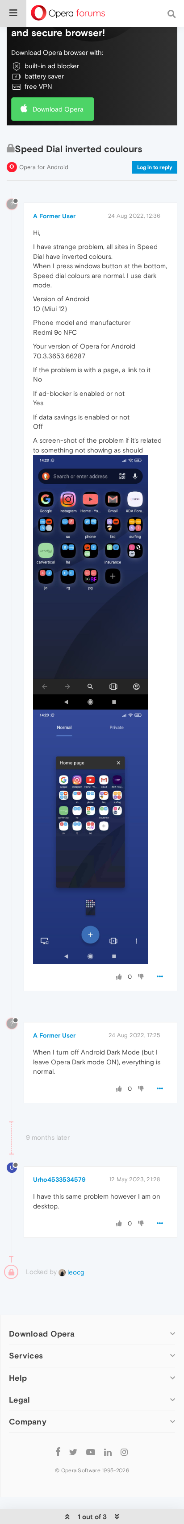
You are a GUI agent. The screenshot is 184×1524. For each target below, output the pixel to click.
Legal (19, 1399)
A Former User (54, 216)
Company (27, 1421)
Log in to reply (154, 167)
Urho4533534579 (59, 1179)
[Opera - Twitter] (73, 1452)
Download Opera (58, 109)
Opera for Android (43, 167)
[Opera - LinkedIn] (108, 1452)
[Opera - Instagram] (124, 1452)
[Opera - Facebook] (58, 1452)
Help (18, 1378)
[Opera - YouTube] (91, 1452)
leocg (75, 1272)
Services (26, 1355)
